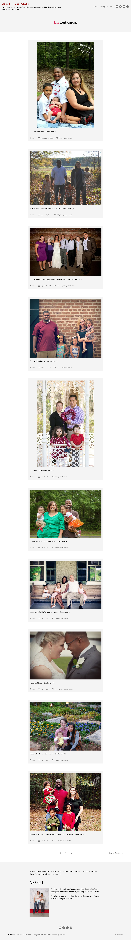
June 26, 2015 (45, 477)
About (95, 6)
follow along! (56, 874)
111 (61, 286)
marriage (60, 689)
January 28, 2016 (46, 215)
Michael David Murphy (77, 896)
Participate (104, 6)
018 (58, 215)
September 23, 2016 (47, 138)
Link (33, 138)
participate (81, 871)
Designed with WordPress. (42, 934)
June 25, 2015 (45, 548)
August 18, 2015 (46, 286)
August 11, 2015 (46, 367)
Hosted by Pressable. (59, 934)
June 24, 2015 (45, 689)
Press (112, 6)
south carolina (68, 138)
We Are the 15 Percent (16, 4)
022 (58, 286)
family (61, 138)
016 (56, 841)
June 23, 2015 (45, 841)
